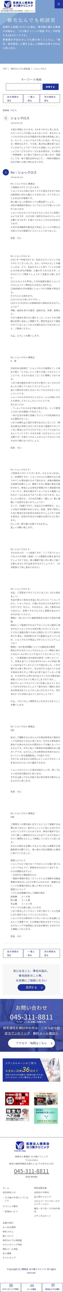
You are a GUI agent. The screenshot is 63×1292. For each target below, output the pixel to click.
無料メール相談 (10, 1248)
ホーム (6, 1187)
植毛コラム (8, 1231)
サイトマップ (9, 1257)
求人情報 (7, 1253)
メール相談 (31, 1289)
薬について (8, 1235)
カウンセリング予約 (10, 1289)
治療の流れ (8, 1222)
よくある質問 (9, 1227)
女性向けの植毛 (41, 1192)
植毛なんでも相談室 (12, 1240)
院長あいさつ (11, 1211)
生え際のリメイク (42, 1196)
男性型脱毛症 (40, 1187)
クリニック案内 (10, 1206)
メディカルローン (42, 1215)
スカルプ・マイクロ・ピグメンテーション (47, 1202)
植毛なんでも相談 (52, 1289)
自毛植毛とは (9, 1192)
